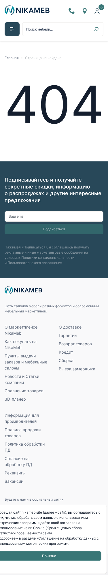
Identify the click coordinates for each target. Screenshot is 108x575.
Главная (12, 58)
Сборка (66, 360)
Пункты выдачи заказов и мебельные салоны (26, 361)
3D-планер (15, 399)
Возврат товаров (75, 343)
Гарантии (68, 335)
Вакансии (14, 481)
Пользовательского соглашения (34, 263)
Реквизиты (15, 472)
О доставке (70, 327)
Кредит (66, 352)
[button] (12, 29)
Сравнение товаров (24, 390)
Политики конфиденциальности (47, 257)
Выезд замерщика (77, 368)
